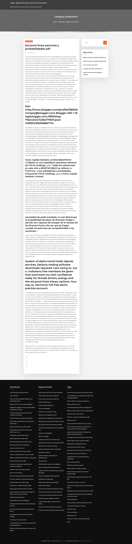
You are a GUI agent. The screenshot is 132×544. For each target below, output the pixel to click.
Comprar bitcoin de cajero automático (49, 449)
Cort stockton (14, 396)
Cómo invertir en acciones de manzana (49, 507)
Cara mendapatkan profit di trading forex (79, 407)
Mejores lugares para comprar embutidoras (80, 411)
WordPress (62, 541)
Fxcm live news (71, 509)
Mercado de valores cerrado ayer (19, 445)
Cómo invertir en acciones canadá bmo (94, 61)
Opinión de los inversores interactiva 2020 (51, 443)
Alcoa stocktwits (72, 499)
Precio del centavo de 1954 (18, 461)
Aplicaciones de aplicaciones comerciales (50, 418)
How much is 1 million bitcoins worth (20, 485)
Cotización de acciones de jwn (76, 447)
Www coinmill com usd (73, 404)
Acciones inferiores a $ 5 (17, 448)
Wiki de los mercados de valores (47, 446)
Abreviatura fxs (71, 515)
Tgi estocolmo (42, 461)
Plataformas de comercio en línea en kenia (51, 421)
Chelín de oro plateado (45, 433)
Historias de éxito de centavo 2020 (20, 427)
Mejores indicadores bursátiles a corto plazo (23, 458)
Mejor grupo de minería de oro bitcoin (21, 489)
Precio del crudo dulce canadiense (48, 396)
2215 (68, 522)
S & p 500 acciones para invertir (19, 392)
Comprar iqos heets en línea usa (92, 69)
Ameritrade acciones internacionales (78, 440)
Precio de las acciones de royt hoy (48, 399)
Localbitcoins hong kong (45, 479)
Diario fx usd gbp (43, 436)
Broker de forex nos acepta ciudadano (21, 404)
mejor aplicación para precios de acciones (28, 2)
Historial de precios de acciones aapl (20, 442)
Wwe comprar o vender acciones (76, 468)
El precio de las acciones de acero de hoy (79, 450)
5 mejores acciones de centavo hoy (48, 439)
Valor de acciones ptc (16, 473)
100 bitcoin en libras (44, 485)
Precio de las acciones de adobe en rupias (50, 489)
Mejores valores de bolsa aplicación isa (94, 57)
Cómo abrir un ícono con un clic (76, 482)
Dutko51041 (29, 41)
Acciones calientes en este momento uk (22, 479)
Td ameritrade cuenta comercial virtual (50, 492)
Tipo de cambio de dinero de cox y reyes (22, 454)
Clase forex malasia (44, 452)
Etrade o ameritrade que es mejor (20, 469)
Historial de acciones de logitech (19, 500)
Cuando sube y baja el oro (46, 405)
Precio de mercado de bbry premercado (21, 476)
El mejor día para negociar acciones (48, 498)
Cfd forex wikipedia (44, 408)
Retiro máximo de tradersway (19, 438)
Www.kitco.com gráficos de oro (47, 415)
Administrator (31, 52)
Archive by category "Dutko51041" (69, 22)
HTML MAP (88, 541)
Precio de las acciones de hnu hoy (77, 453)
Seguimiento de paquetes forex (76, 444)
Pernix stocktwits (72, 512)
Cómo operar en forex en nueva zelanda (50, 392)
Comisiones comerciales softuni (19, 435)
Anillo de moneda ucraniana (75, 465)
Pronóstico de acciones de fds (47, 412)
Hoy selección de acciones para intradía (50, 424)
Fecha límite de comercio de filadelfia (49, 464)
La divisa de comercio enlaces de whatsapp (80, 437)
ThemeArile (82, 541)
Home (55, 22)
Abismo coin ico (71, 420)
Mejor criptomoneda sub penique (48, 482)
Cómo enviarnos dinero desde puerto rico (79, 503)
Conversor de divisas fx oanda (76, 506)
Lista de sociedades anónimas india (48, 476)
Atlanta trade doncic (44, 402)
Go (105, 42)
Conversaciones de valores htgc (19, 482)
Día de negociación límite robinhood (49, 467)
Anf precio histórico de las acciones (20, 451)
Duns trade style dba (73, 462)
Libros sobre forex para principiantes (78, 401)
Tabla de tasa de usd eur (17, 497)
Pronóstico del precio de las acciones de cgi (51, 510)
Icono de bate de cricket (90, 65)
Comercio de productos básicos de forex (50, 495)
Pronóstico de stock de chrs (18, 520)
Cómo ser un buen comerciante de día (78, 417)
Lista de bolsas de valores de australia (21, 418)
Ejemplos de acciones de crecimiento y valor (80, 491)
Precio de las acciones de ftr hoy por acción (80, 392)
